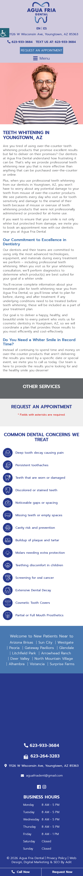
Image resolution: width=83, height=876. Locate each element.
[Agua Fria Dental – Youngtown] (41, 12)
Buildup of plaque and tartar (37, 540)
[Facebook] (39, 787)
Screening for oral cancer (34, 578)
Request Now (62, 872)
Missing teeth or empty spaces (38, 515)
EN (38, 28)
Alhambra (17, 664)
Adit (68, 862)
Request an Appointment (41, 50)
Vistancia (37, 664)
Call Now (23, 872)
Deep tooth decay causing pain (39, 453)
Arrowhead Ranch (56, 653)
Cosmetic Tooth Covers (32, 603)
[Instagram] (44, 787)
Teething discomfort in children (39, 565)
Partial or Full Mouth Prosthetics (39, 615)
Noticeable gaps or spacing (36, 503)
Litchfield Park (24, 653)
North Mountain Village (54, 658)
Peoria (14, 648)
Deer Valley (19, 658)
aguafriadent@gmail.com (44, 775)
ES (45, 28)
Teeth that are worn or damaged (40, 478)
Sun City (45, 642)
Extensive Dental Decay (33, 590)
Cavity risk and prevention (35, 528)
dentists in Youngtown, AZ (36, 184)
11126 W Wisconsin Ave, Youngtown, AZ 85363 (42, 34)
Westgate (66, 642)
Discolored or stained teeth (36, 490)
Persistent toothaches (31, 465)
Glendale (66, 648)
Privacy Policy (57, 858)
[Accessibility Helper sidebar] (4, 32)
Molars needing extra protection (40, 553)
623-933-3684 (21, 42)
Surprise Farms (62, 664)
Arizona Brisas (21, 642)
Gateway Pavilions (39, 648)
